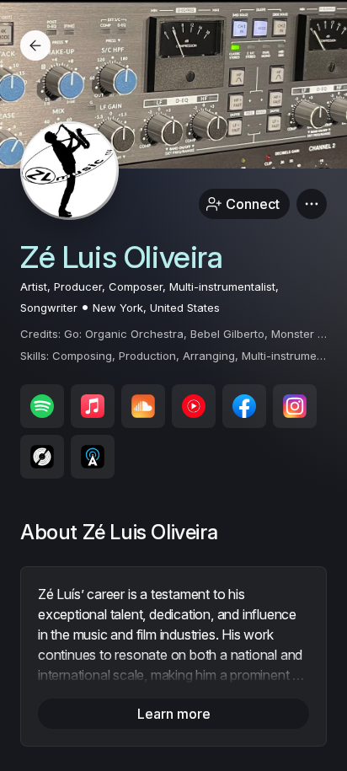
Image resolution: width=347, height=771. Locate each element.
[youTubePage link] (194, 406)
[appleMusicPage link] (93, 406)
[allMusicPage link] (93, 457)
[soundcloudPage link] (143, 406)
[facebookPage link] (244, 406)
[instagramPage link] (295, 406)
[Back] (35, 45)
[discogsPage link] (42, 457)
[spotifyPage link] (42, 406)
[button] (311, 204)
